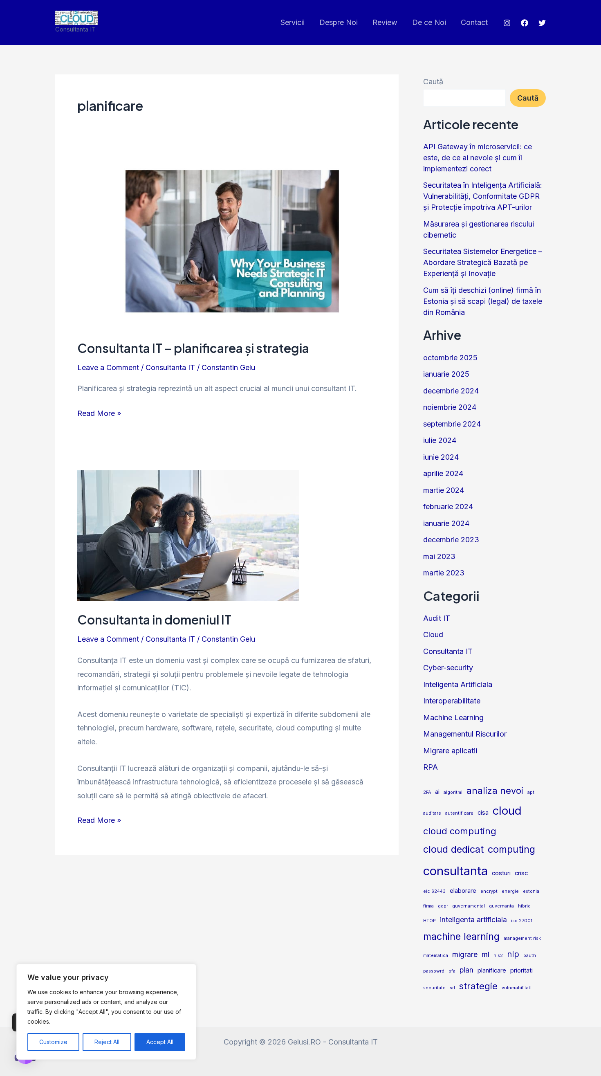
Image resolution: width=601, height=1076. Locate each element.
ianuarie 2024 (446, 523)
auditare (432, 813)
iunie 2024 (441, 457)
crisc (521, 873)
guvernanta (501, 906)
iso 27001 (521, 920)
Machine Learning (453, 717)
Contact (474, 22)
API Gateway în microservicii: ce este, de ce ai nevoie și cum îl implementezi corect (477, 157)
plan (466, 970)
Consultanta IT (170, 367)
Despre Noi (338, 22)
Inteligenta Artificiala (457, 684)
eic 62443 (434, 891)
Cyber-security (448, 667)
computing (511, 849)
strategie (478, 986)
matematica (435, 955)
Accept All (159, 1041)
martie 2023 (443, 572)
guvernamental (468, 906)
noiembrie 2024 (449, 407)
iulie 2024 (439, 440)
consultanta (455, 871)
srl (452, 988)
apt (530, 792)
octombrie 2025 (450, 357)
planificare (492, 970)
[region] (106, 1012)
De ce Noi (429, 22)
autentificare (459, 813)
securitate (434, 988)
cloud (507, 811)
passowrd (433, 971)
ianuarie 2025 (446, 374)
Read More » (99, 412)
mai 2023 (439, 556)
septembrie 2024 (452, 424)
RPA (430, 767)
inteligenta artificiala (473, 919)
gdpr (443, 906)
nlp (513, 954)
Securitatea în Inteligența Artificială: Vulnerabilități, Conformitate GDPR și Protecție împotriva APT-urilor (482, 196)
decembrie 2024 (451, 390)
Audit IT (436, 618)
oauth (529, 955)
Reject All (106, 1041)
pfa (452, 971)
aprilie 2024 (443, 473)
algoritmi (453, 792)
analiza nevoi (494, 790)
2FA (427, 792)
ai (437, 791)
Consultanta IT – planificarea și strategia (193, 348)
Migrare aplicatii (450, 750)
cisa (483, 812)
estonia (531, 891)
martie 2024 (443, 490)
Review (384, 22)
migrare (465, 954)
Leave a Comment (108, 367)
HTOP (429, 920)
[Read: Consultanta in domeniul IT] (188, 535)
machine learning (461, 936)
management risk (522, 938)
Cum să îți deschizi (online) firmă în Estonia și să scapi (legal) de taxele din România (482, 301)
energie (510, 891)
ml (485, 954)
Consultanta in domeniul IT (154, 619)
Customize (53, 1041)
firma (428, 906)
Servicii (292, 22)
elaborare (463, 890)
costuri (501, 873)
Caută (433, 81)
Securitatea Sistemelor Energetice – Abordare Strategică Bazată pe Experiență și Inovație (482, 262)
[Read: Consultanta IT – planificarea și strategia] (227, 244)
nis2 (498, 955)
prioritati (521, 970)
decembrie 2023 (451, 539)
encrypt (489, 891)
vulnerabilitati (516, 988)
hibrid (524, 906)
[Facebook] (524, 23)
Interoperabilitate (451, 700)
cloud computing (459, 831)
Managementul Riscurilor (465, 734)
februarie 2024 (448, 506)
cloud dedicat (453, 849)
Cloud (433, 634)
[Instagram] (507, 23)
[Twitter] (542, 23)
